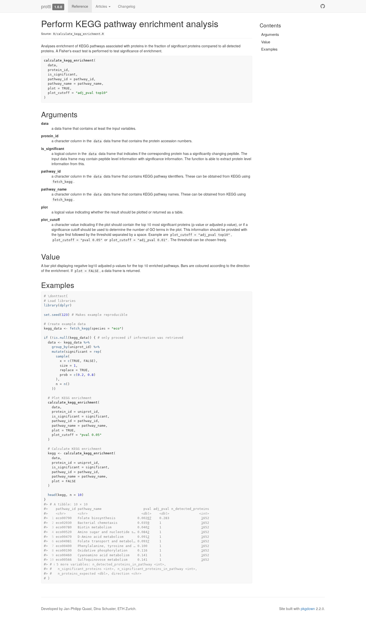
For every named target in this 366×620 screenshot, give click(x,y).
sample (62, 356)
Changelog (126, 6)
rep (97, 351)
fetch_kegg (80, 328)
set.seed (52, 315)
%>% (87, 342)
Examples (269, 49)
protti (46, 6)
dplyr (65, 305)
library (51, 305)
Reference (80, 6)
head (52, 495)
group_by (60, 347)
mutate (58, 351)
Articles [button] (102, 6)
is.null (61, 338)
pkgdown (308, 608)
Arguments (270, 34)
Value (265, 41)
